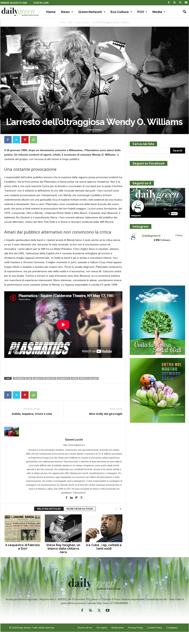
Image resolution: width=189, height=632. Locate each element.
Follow (179, 235)
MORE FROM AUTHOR (79, 508)
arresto (38, 378)
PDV (70, 22)
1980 (29, 378)
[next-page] (120, 509)
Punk (74, 378)
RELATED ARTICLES (49, 508)
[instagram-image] (139, 254)
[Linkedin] (71, 498)
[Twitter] (180, 2)
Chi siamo (101, 627)
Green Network (90, 12)
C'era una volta (82, 22)
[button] (183, 12)
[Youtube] (186, 2)
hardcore (50, 378)
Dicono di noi (85, 627)
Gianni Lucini (94, 129)
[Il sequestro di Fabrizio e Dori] (22, 528)
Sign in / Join (41, 2)
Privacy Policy (135, 627)
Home (51, 12)
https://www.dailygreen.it (74, 445)
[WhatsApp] (33, 139)
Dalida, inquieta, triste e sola (32, 414)
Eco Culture (120, 12)
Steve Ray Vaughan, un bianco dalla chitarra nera (63, 548)
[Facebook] (169, 2)
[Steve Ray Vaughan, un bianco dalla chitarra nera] (63, 528)
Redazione (117, 627)
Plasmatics (63, 378)
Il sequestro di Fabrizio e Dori (23, 546)
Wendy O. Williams (88, 378)
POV (140, 12)
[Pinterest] (25, 139)
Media (157, 12)
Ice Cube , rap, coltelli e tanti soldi (104, 546)
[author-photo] (63, 431)
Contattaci (172, 627)
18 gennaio (19, 378)
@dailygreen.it (151, 235)
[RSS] (174, 2)
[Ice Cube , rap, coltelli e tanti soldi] (103, 528)
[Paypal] (76, 498)
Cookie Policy (154, 627)
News (65, 12)
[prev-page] (116, 509)
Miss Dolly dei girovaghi (105, 414)
